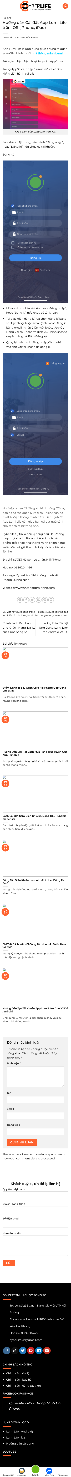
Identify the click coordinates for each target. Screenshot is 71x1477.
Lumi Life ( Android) (19, 1431)
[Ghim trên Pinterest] (45, 600)
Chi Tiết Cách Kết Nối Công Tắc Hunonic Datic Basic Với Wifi (35, 946)
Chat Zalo (49, 1475)
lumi (30, 615)
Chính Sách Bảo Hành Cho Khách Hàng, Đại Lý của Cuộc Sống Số (19, 628)
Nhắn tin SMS (8, 1475)
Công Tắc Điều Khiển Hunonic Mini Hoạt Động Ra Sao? (33, 882)
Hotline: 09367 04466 (24, 1333)
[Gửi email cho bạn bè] (39, 600)
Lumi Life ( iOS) (16, 1437)
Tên (9, 1092)
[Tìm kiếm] (65, 6)
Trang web (13, 1124)
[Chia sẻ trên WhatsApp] (20, 600)
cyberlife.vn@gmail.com (26, 1340)
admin (34, 37)
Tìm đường (63, 1475)
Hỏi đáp (7, 18)
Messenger (22, 1475)
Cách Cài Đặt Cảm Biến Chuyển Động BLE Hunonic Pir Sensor (34, 817)
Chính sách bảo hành (20, 1379)
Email (10, 1108)
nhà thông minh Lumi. (47, 53)
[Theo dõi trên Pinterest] (30, 1350)
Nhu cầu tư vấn (12, 1233)
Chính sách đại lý (17, 1373)
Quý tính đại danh (14, 1189)
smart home (60, 615)
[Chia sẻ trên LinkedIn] (51, 600)
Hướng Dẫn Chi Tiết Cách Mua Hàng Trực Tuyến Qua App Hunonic (35, 753)
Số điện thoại (11, 1218)
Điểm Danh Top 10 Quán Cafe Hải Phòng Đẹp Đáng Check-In (34, 689)
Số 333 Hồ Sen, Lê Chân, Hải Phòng (37, 559)
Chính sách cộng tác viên (23, 1385)
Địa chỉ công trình (14, 1203)
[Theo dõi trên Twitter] (23, 1350)
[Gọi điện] (35, 1470)
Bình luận (14, 1063)
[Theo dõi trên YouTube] (47, 1350)
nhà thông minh (43, 615)
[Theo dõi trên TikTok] (14, 1350)
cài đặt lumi (19, 615)
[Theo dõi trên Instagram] (6, 1350)
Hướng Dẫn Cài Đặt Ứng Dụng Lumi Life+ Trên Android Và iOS (53, 628)
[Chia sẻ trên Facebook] (26, 600)
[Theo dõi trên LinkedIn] (39, 1350)
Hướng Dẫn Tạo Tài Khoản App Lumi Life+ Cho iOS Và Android (35, 1010)
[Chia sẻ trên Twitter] (32, 600)
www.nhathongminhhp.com (35, 587)
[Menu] (5, 6)
